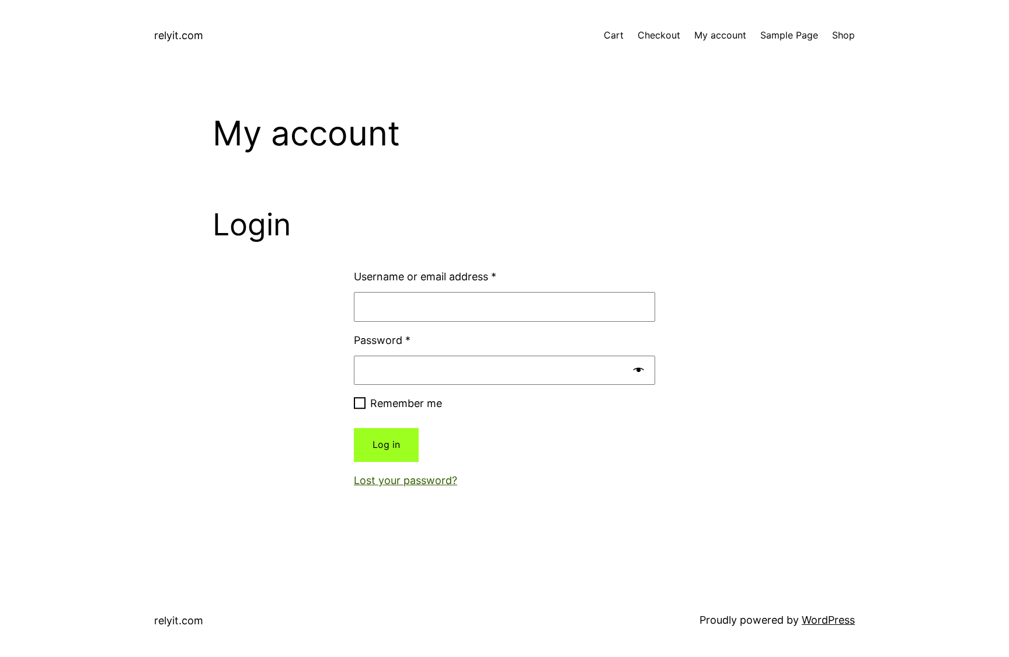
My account (720, 35)
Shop (843, 35)
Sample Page (789, 35)
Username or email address (425, 276)
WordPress (828, 620)
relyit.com (178, 35)
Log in (386, 444)
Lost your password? (405, 480)
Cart (614, 35)
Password (382, 340)
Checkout (659, 35)
